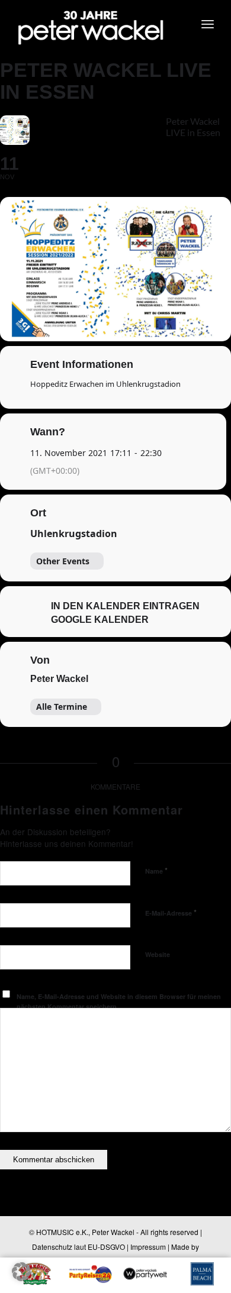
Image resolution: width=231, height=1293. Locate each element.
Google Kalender (100, 620)
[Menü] (207, 23)
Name (156, 870)
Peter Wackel (59, 679)
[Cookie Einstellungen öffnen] (21, 1277)
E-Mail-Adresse (171, 912)
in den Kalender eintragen (125, 606)
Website (157, 954)
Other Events (62, 561)
